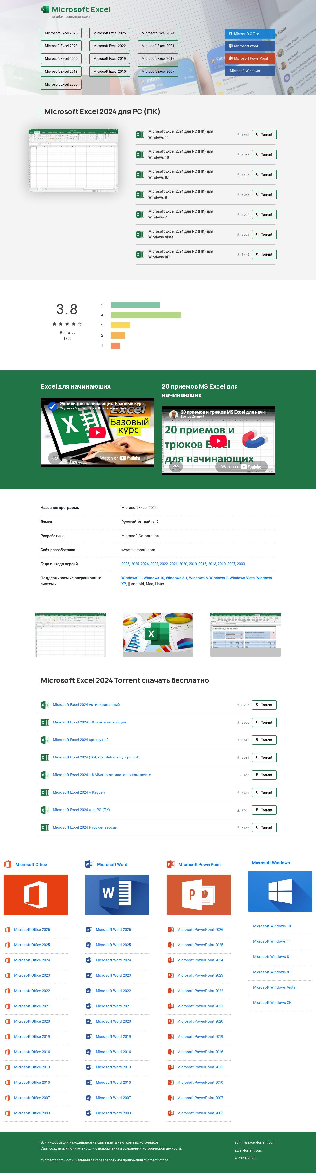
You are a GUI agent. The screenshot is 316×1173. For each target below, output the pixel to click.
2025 (135, 564)
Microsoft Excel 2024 (158, 33)
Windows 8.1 (176, 578)
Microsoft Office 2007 (32, 1098)
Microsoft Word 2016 (113, 1052)
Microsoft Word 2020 (113, 1021)
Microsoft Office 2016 (32, 1052)
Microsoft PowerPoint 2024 (200, 960)
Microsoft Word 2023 (113, 976)
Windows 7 (218, 578)
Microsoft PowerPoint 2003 (200, 1113)
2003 (241, 564)
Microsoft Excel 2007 (158, 71)
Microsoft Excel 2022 (109, 46)
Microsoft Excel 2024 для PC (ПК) (81, 810)
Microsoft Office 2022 (32, 991)
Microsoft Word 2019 (113, 1037)
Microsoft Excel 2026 (61, 33)
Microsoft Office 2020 (32, 1021)
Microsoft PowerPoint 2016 (200, 1052)
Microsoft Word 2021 (113, 1006)
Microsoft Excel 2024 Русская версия (85, 827)
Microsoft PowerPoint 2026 (200, 930)
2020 (183, 564)
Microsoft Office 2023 (32, 976)
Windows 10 (154, 578)
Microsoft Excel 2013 (61, 71)
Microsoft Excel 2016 (158, 59)
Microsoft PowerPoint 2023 (200, 976)
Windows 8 (198, 578)
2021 (174, 564)
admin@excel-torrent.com (255, 1142)
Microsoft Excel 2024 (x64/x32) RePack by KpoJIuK (96, 757)
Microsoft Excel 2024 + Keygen (79, 792)
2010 (222, 564)
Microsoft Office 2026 (32, 930)
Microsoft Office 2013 (32, 1067)
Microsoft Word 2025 (113, 945)
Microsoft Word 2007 (113, 1098)
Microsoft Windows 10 (272, 926)
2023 (154, 564)
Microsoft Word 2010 (113, 1083)
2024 (145, 564)
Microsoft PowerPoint (250, 58)
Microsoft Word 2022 (113, 991)
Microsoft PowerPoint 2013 (200, 1067)
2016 (202, 564)
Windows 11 (131, 578)
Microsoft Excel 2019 (109, 59)
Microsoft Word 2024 (113, 960)
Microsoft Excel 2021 (158, 46)
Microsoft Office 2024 (32, 960)
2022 (164, 564)
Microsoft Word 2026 (113, 930)
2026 (125, 564)
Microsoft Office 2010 (32, 1083)
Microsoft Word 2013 (113, 1067)
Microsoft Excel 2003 (61, 84)
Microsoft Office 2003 (32, 1113)
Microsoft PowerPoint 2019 (200, 1037)
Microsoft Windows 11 (272, 941)
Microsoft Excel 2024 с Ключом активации (89, 722)
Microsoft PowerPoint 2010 (200, 1083)
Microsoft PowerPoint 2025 (200, 945)
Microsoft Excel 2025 (109, 33)
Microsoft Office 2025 (32, 945)
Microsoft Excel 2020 (61, 59)
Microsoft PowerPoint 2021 (200, 1006)
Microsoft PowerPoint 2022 (200, 991)
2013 (212, 564)
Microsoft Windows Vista (274, 987)
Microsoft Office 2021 (32, 1006)
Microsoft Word (245, 46)
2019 (193, 564)
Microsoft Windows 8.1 (272, 972)
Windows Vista (242, 578)
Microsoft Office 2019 (32, 1037)
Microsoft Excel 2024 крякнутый (81, 740)
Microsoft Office (246, 34)
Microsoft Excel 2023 (61, 46)
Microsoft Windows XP (272, 1003)
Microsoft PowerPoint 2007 (200, 1098)
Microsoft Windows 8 (271, 957)
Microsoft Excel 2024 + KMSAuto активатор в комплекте (102, 775)
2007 (231, 564)
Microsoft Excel (81, 9)
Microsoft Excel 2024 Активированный (86, 705)
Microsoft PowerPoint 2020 (200, 1021)
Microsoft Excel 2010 (109, 71)
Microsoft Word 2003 (113, 1113)
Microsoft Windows (245, 71)
